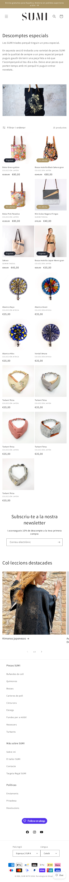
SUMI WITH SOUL (28, 876)
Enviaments (12, 793)
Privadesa (11, 800)
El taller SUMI (13, 759)
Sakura (5, 260)
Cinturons (11, 702)
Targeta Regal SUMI (16, 773)
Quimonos (11, 681)
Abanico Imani (41, 307)
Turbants (11, 731)
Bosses (10, 688)
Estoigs (10, 710)
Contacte (11, 766)
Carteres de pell (14, 695)
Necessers (11, 724)
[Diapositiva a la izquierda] (27, 651)
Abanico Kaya (8, 307)
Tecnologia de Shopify (45, 876)
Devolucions (12, 808)
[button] (6, 16)
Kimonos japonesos (14, 638)
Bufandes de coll (15, 674)
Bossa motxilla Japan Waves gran (49, 260)
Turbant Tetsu (8, 400)
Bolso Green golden (11, 167)
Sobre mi (11, 751)
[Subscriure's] (58, 542)
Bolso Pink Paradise (11, 214)
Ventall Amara (41, 353)
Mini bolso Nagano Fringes (46, 214)
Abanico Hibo (8, 353)
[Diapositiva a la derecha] (41, 651)
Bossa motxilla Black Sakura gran (49, 167)
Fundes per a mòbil (16, 717)
